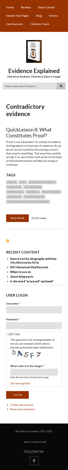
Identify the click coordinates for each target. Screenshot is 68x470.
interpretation (15, 192)
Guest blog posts (21, 276)
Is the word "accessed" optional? (32, 281)
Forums (53, 15)
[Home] (34, 51)
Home (10, 7)
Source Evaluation (34, 197)
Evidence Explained (34, 70)
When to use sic (20, 272)
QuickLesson (14, 197)
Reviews (26, 7)
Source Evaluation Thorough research (28, 201)
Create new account (21, 404)
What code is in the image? (26, 366)
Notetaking (33, 192)
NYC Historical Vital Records (29, 267)
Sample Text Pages (17, 15)
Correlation (14, 187)
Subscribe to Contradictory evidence (7, 241)
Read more (19, 219)
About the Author (35, 442)
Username (12, 303)
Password (12, 319)
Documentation (32, 187)
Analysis (11, 182)
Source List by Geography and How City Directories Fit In (33, 260)
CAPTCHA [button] (14, 334)
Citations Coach (39, 23)
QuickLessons (14, 23)
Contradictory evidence (42, 182)
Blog (39, 15)
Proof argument (51, 192)
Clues (23, 182)
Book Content (46, 7)
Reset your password (22, 409)
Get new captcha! (20, 383)
